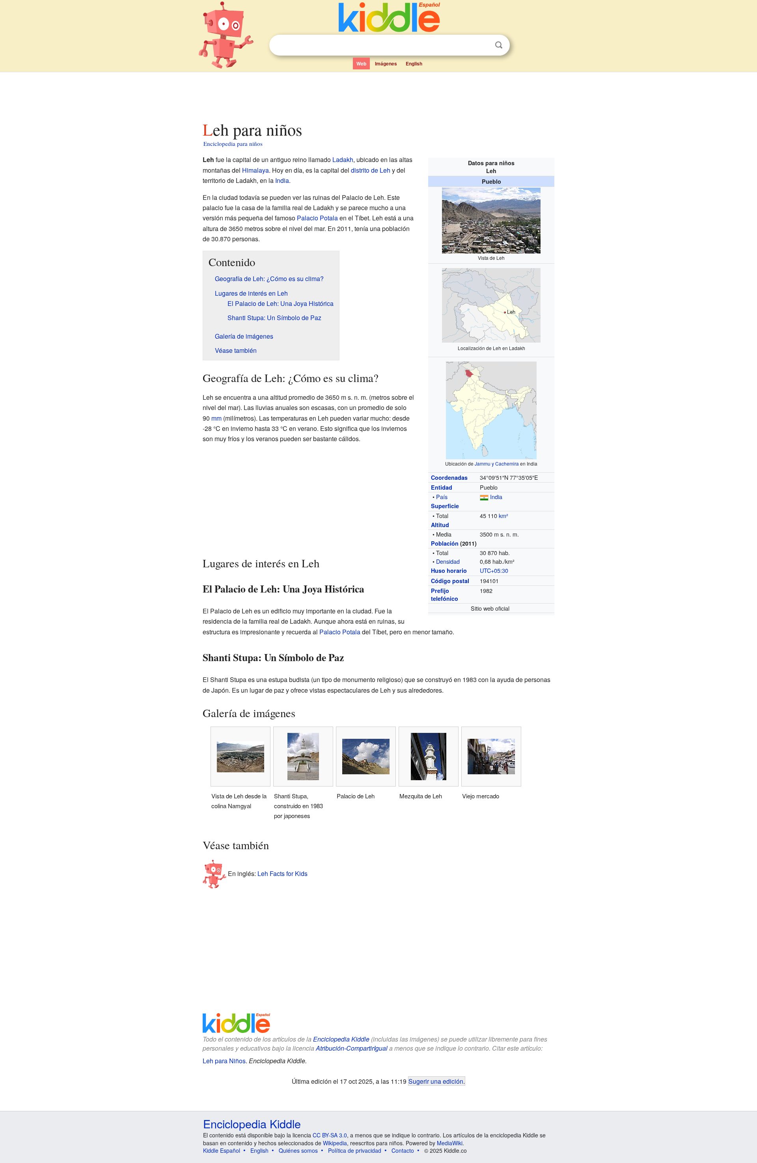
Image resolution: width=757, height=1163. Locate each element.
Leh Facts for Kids (282, 873)
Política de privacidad (354, 1150)
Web (361, 63)
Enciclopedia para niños (233, 143)
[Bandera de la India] (484, 496)
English (414, 63)
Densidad (448, 561)
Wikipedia (335, 1143)
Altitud (440, 525)
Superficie (445, 506)
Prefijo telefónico (444, 594)
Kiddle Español (221, 1150)
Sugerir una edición (435, 1081)
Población (445, 543)
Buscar (498, 45)
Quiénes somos (298, 1150)
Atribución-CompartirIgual (352, 1048)
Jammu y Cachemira (497, 463)
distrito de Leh (370, 170)
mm (216, 418)
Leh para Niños (224, 1060)
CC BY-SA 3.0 (330, 1135)
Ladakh (342, 159)
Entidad (441, 487)
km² (503, 515)
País (441, 496)
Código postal (450, 581)
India (496, 496)
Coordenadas (449, 477)
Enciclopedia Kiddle (341, 1039)
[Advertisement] (378, 94)
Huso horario (449, 570)
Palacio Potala (317, 217)
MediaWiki (449, 1143)
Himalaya (255, 170)
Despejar (482, 45)
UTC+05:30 (494, 570)
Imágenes (386, 63)
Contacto (403, 1150)
